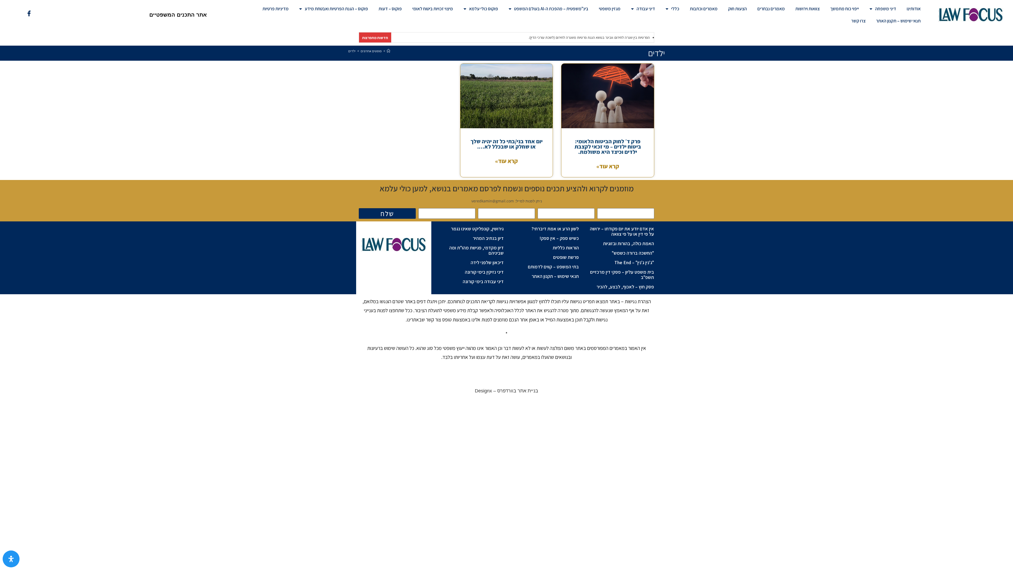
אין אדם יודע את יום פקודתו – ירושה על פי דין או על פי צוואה (622, 231)
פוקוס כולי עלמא (483, 9)
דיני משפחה (885, 9)
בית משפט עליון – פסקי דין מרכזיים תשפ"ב (622, 274)
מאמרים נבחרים (771, 9)
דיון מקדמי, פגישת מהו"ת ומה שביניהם (476, 250)
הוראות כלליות (566, 248)
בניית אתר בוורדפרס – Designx (506, 390)
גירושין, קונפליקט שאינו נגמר (477, 229)
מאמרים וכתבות (704, 9)
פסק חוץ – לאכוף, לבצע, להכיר (625, 287)
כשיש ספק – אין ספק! (559, 238)
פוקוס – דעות (390, 9)
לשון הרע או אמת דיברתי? (555, 229)
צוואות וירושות (807, 9)
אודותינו (914, 9)
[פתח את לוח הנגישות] (11, 558)
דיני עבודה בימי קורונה (483, 281)
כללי (675, 9)
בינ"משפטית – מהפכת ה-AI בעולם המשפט (551, 9)
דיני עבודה (646, 9)
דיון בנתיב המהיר (488, 238)
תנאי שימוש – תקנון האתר (898, 21)
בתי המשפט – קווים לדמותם (553, 267)
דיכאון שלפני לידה (487, 262)
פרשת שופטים (566, 257)
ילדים (352, 51)
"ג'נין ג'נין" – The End (634, 262)
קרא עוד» (607, 166)
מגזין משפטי (609, 9)
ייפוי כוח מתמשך (844, 9)
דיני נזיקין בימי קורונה (484, 272)
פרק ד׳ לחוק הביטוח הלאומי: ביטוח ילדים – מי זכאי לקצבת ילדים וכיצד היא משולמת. (608, 146)
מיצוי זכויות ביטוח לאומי (432, 9)
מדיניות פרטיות (275, 9)
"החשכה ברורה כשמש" (633, 253)
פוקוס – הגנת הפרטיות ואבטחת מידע (336, 9)
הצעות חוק (737, 9)
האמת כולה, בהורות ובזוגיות (628, 243)
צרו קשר (858, 21)
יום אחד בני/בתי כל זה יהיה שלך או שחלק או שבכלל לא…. (507, 144)
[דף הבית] (388, 51)
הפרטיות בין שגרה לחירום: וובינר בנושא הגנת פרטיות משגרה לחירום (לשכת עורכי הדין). (572, 37)
